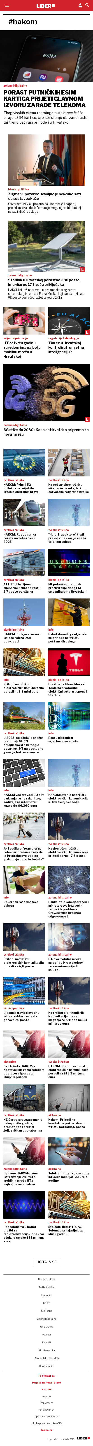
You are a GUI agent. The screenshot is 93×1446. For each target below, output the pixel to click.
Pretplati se (46, 1375)
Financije (46, 1295)
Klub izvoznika (46, 1350)
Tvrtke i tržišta (47, 1287)
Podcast (46, 1334)
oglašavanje (46, 1409)
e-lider (46, 1389)
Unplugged (46, 1326)
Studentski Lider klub (47, 1358)
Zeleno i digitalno (46, 1318)
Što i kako (46, 1310)
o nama (46, 1396)
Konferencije (46, 1366)
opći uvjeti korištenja (46, 1416)
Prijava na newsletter (46, 1382)
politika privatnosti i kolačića (46, 1423)
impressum (46, 1402)
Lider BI (46, 1342)
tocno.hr (46, 1430)
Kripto (46, 1303)
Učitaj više (46, 1262)
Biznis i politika (46, 1279)
